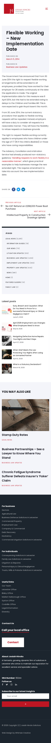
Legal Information (10, 608)
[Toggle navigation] (40, 9)
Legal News (11, 239)
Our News (11, 248)
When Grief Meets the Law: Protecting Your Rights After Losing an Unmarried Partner (28, 353)
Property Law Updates (17, 268)
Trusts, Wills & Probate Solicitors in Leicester (22, 570)
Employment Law (9, 525)
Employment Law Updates (18, 263)
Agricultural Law (9, 513)
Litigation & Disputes (11, 562)
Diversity (6, 611)
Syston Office (8, 600)
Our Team (6, 585)
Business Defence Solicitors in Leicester (20, 517)
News (9, 273)
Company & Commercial (13, 528)
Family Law (10, 287)
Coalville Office (9, 604)
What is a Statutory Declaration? (27, 364)
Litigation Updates (15, 253)
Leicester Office (9, 589)
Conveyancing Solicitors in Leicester (18, 555)
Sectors (5, 510)
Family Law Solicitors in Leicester (16, 559)
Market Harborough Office (14, 597)
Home (8, 277)
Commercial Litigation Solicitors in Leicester (22, 539)
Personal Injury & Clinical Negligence (18, 566)
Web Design (7, 733)
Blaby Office (7, 593)
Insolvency (6, 536)
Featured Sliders (13, 282)
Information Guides (16, 243)
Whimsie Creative (23, 733)
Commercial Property (12, 521)
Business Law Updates (16, 67)
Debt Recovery (8, 532)
